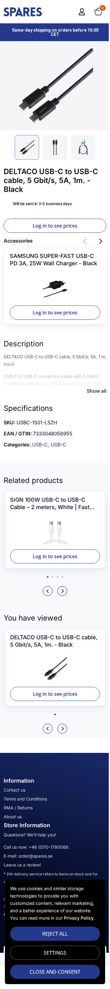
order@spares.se (35, 856)
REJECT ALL (55, 933)
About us (13, 816)
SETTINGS (55, 952)
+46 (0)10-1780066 (48, 847)
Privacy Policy (79, 918)
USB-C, (41, 445)
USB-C (58, 445)
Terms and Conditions (25, 798)
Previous (85, 241)
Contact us (14, 789)
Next (100, 241)
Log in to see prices (55, 225)
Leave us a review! (22, 864)
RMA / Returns (18, 807)
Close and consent (55, 971)
